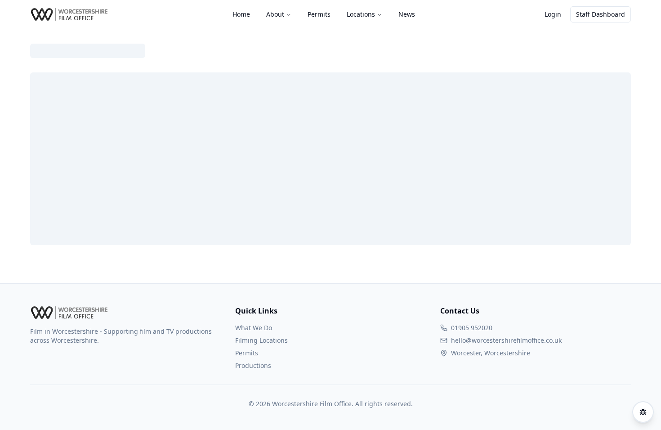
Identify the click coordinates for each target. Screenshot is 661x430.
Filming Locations (261, 340)
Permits (246, 353)
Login (553, 14)
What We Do (253, 327)
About (275, 14)
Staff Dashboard (600, 14)
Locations (361, 14)
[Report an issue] (643, 412)
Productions (253, 365)
